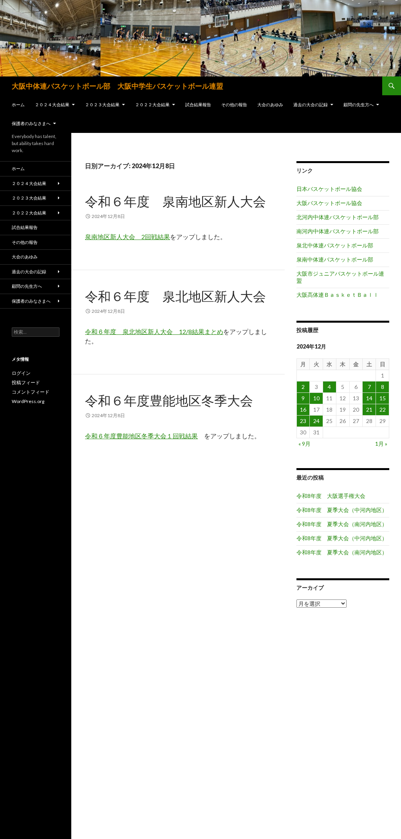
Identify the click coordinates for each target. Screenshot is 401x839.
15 (382, 398)
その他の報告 (234, 104)
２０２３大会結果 (102, 104)
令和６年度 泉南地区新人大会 (175, 201)
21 (369, 409)
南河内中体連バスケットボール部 (337, 231)
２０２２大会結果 (152, 104)
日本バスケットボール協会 (329, 188)
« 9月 (304, 443)
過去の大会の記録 (310, 104)
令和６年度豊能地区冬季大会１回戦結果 (141, 435)
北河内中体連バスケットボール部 (337, 217)
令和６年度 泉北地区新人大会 (175, 296)
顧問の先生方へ (358, 104)
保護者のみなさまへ (31, 123)
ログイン (21, 373)
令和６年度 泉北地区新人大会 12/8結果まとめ (154, 331)
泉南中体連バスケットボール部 (334, 259)
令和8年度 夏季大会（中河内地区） (341, 510)
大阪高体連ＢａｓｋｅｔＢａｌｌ (337, 294)
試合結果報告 (198, 104)
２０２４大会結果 (52, 104)
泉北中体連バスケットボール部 (334, 245)
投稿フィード (26, 382)
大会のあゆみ (270, 104)
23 (303, 421)
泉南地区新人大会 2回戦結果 (127, 236)
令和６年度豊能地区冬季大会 (169, 400)
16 (303, 409)
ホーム (18, 104)
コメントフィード (30, 392)
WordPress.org (28, 401)
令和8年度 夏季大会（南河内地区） (341, 524)
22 (382, 409)
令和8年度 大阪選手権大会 (330, 495)
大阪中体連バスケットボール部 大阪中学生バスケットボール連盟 (117, 86)
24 (316, 421)
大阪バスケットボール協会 (329, 203)
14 (369, 398)
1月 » (381, 443)
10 (316, 398)
